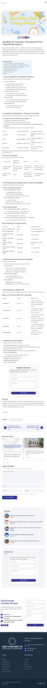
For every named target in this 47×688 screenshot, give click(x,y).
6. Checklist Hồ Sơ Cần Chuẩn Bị (10, 70)
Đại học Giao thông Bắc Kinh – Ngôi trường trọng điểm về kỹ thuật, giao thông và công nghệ (35, 453)
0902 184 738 (7, 614)
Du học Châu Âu (5, 668)
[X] (26, 37)
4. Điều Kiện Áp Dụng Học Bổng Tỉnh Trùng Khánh (13, 67)
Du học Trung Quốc (6, 666)
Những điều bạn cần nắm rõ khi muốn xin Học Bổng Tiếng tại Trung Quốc (26, 521)
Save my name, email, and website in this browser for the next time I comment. (20, 494)
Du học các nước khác (6, 671)
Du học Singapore (5, 661)
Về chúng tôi (27, 659)
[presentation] (3, 463)
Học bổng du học (28, 668)
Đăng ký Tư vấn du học (8, 72)
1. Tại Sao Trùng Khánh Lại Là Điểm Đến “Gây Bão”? (14, 63)
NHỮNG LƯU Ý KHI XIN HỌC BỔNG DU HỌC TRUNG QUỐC (22, 515)
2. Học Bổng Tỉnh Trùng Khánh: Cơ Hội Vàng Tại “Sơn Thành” (16, 64)
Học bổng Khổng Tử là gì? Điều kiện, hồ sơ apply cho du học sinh (24, 540)
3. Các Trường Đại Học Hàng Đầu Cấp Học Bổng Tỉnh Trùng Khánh (17, 66)
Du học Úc (4, 659)
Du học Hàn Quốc (5, 664)
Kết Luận (5, 73)
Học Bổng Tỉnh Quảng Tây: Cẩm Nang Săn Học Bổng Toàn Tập (15, 427)
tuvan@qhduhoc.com (31, 648)
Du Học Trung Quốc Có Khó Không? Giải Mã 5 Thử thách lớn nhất (33, 427)
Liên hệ (25, 661)
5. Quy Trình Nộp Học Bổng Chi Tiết (11, 69)
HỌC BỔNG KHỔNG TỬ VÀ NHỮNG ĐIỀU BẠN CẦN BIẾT (21, 534)
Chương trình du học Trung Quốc (16, 419)
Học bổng (26, 664)
